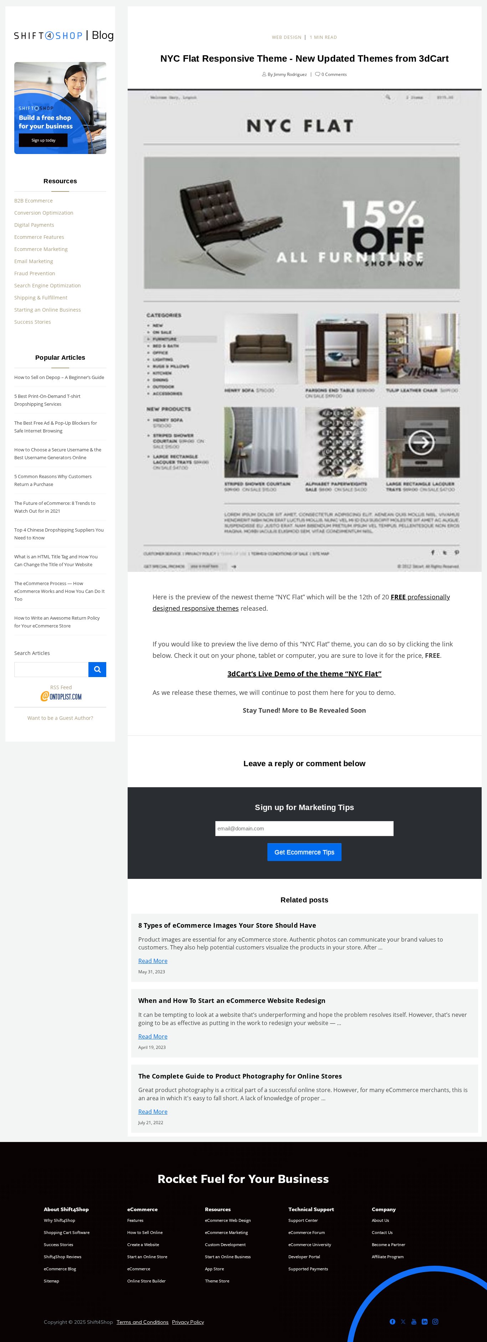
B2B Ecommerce (33, 200)
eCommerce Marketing (226, 1232)
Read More (153, 961)
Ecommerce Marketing (41, 249)
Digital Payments (34, 224)
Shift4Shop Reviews (62, 1256)
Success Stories (32, 321)
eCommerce (138, 1268)
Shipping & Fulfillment (40, 297)
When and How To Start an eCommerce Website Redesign (231, 1000)
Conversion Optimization (43, 212)
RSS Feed (61, 687)
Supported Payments (308, 1268)
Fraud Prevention (34, 273)
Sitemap (51, 1280)
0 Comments (334, 74)
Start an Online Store (147, 1256)
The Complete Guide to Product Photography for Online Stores (240, 1076)
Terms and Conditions (143, 1322)
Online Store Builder (146, 1280)
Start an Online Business (228, 1256)
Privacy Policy (188, 1322)
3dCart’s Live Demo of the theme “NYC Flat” (304, 673)
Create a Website (143, 1244)
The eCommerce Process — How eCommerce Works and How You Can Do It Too (59, 591)
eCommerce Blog (60, 1268)
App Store (214, 1268)
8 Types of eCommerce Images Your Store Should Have (227, 925)
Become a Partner (388, 1244)
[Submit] (97, 669)
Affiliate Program (388, 1256)
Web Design (287, 37)
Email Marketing (33, 261)
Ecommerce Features (39, 237)
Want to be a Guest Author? (60, 717)
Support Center (303, 1220)
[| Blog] (48, 36)
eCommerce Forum (306, 1232)
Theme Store (217, 1280)
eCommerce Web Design (228, 1220)
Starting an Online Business (47, 309)
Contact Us (382, 1232)
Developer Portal (304, 1256)
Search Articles (32, 653)
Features (135, 1220)
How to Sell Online (145, 1232)
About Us (380, 1220)
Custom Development (225, 1244)
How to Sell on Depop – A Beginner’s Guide (59, 377)
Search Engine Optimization (47, 285)
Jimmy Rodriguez (290, 74)
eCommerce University (309, 1244)
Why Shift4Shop (59, 1220)
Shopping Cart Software (66, 1232)
